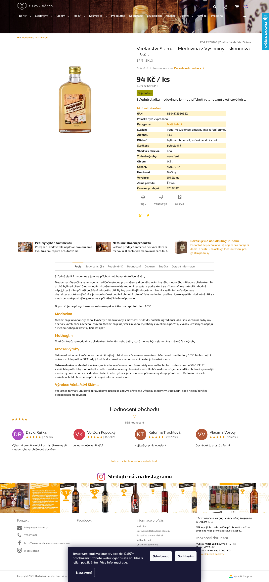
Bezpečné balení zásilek (150, 535)
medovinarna (31, 550)
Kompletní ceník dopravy (210, 553)
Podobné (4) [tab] (115, 266)
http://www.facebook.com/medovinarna (47, 542)
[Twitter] (140, 215)
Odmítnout (161, 556)
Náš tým (141, 526)
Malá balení (174, 124)
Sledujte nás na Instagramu (140, 476)
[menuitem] (25, 16)
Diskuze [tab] (150, 266)
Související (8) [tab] (94, 266)
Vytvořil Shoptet (243, 576)
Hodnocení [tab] (134, 266)
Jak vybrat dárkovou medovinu (153, 530)
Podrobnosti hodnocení (189, 68)
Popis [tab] (77, 266)
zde (124, 562)
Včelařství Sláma (240, 42)
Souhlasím (186, 556)
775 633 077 (30, 535)
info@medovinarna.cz (36, 527)
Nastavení (84, 572)
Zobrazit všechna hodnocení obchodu (134, 461)
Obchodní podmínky (147, 544)
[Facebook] (148, 215)
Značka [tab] (163, 266)
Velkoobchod (144, 539)
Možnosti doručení (149, 108)
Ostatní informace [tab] (183, 266)
